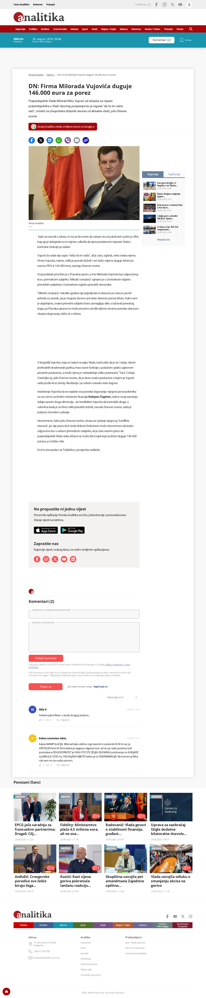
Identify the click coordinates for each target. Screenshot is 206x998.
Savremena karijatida (182, 925)
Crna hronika (60, 29)
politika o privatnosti (114, 664)
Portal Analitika (35, 74)
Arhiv (83, 948)
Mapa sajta (86, 969)
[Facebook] (31, 140)
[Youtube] (64, 559)
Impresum (86, 942)
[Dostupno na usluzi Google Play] (73, 530)
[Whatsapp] (59, 140)
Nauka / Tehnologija (163, 925)
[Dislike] (48, 720)
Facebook (156, 4)
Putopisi (50, 4)
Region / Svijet (108, 29)
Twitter (172, 4)
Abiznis (74, 29)
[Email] (77, 140)
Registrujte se (100, 686)
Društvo (45, 29)
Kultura (124, 29)
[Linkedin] (50, 140)
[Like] (40, 720)
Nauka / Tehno (152, 29)
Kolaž (94, 29)
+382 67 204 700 (42, 951)
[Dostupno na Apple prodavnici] (46, 530)
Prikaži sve (163, 239)
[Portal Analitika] (39, 17)
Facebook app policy (91, 975)
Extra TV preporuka (135, 948)
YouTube (180, 4)
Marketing (86, 958)
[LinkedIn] (73, 559)
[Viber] (68, 140)
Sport (85, 29)
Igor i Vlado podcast (135, 942)
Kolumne (37, 4)
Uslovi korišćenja (89, 964)
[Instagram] (46, 559)
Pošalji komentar (46, 658)
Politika (33, 29)
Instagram (164, 4)
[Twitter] (40, 140)
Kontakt (84, 953)
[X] (55, 559)
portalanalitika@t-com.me (47, 957)
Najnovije (20, 29)
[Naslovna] (6, 991)
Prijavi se (45, 687)
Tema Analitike (21, 4)
